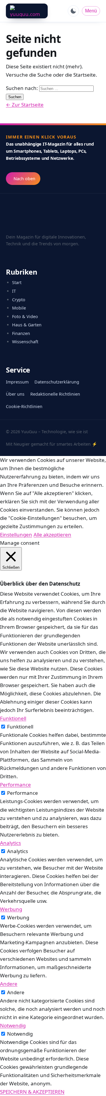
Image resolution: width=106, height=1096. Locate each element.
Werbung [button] (11, 909)
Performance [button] (15, 784)
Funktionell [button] (13, 718)
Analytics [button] (10, 842)
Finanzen (21, 333)
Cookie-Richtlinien (24, 406)
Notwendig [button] (13, 1025)
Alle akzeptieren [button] (52, 534)
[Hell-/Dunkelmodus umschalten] (73, 11)
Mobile (19, 308)
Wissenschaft (25, 341)
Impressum (17, 382)
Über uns (15, 394)
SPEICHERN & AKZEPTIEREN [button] (32, 1091)
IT (14, 291)
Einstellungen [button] (16, 534)
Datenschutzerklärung (56, 382)
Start (16, 282)
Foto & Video (25, 316)
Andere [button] (8, 983)
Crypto (18, 299)
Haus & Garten (27, 325)
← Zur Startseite (25, 104)
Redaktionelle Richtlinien (55, 394)
